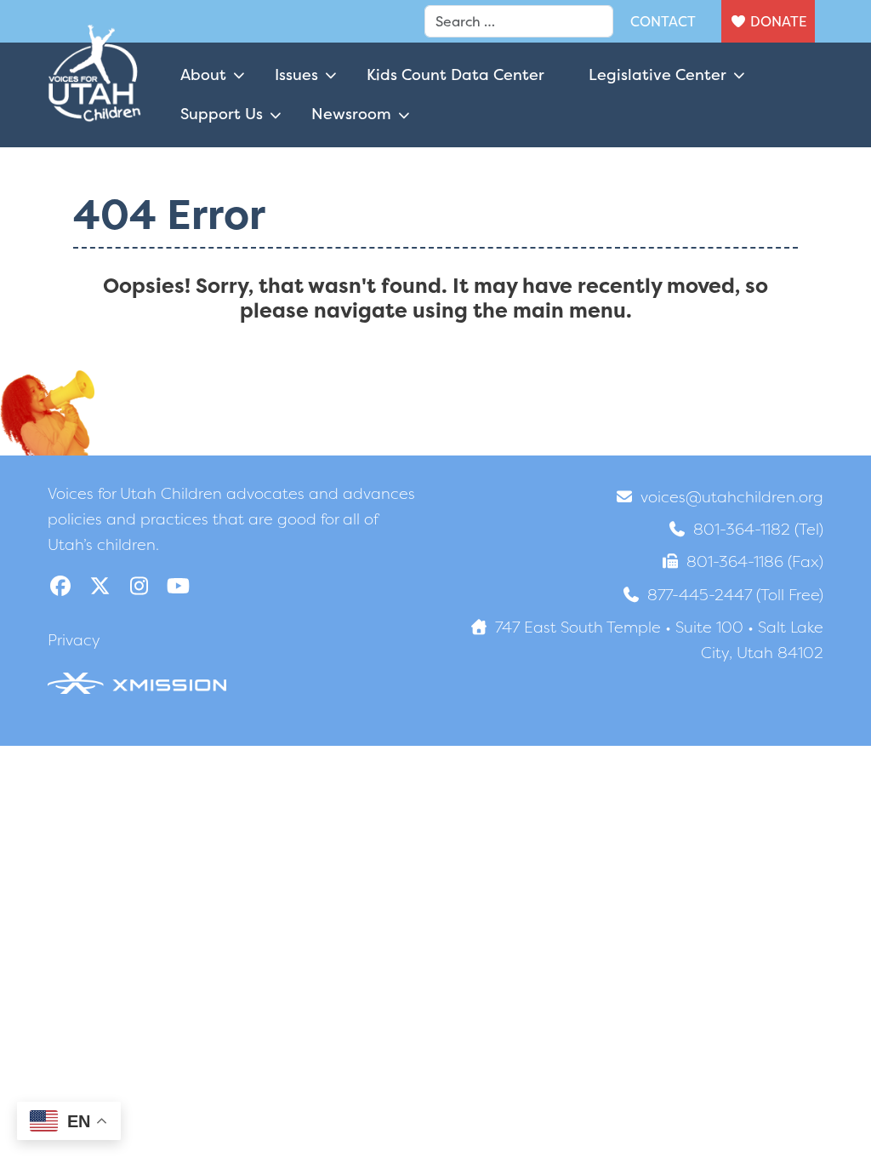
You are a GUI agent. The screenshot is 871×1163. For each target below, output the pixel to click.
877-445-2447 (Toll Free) (735, 594)
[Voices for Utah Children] (94, 94)
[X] (99, 586)
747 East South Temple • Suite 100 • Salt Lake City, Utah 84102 (659, 639)
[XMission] (137, 682)
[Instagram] (138, 586)
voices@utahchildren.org (731, 496)
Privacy (74, 639)
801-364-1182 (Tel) (758, 529)
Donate (778, 21)
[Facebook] (60, 586)
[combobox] (518, 21)
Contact (663, 21)
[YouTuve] (178, 586)
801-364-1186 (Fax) (754, 561)
